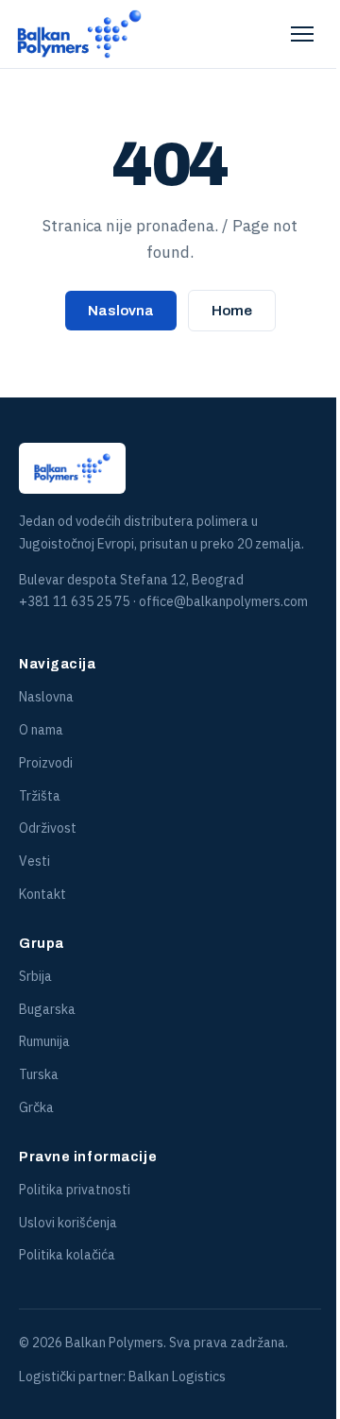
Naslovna (121, 310)
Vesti (34, 861)
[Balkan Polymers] (79, 34)
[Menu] (302, 34)
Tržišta (39, 795)
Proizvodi (46, 762)
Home (232, 310)
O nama (41, 729)
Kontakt (42, 894)
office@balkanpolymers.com (223, 601)
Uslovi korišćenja (68, 1222)
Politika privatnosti (74, 1189)
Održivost (47, 827)
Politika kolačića (67, 1254)
